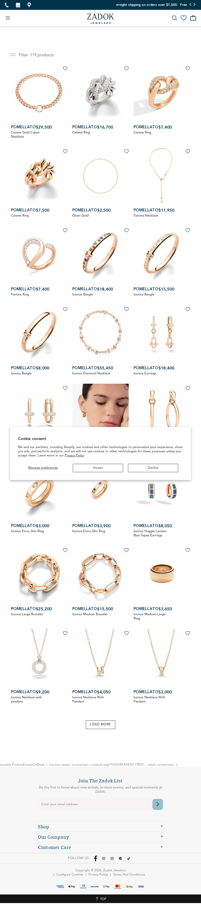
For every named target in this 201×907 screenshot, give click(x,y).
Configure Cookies (69, 874)
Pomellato (23, 127)
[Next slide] (194, 4)
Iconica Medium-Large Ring (149, 616)
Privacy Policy (74, 455)
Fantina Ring (20, 294)
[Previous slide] (190, 4)
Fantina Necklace (146, 215)
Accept (98, 467)
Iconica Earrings (145, 373)
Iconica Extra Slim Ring (27, 531)
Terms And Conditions (129, 874)
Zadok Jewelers (100, 19)
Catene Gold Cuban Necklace (25, 134)
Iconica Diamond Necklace (91, 373)
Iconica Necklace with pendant (26, 699)
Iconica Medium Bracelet (90, 614)
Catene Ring (81, 132)
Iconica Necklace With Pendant (88, 699)
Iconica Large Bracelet (27, 614)
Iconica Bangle (82, 294)
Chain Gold (80, 215)
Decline (153, 467)
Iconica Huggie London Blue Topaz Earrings (150, 533)
